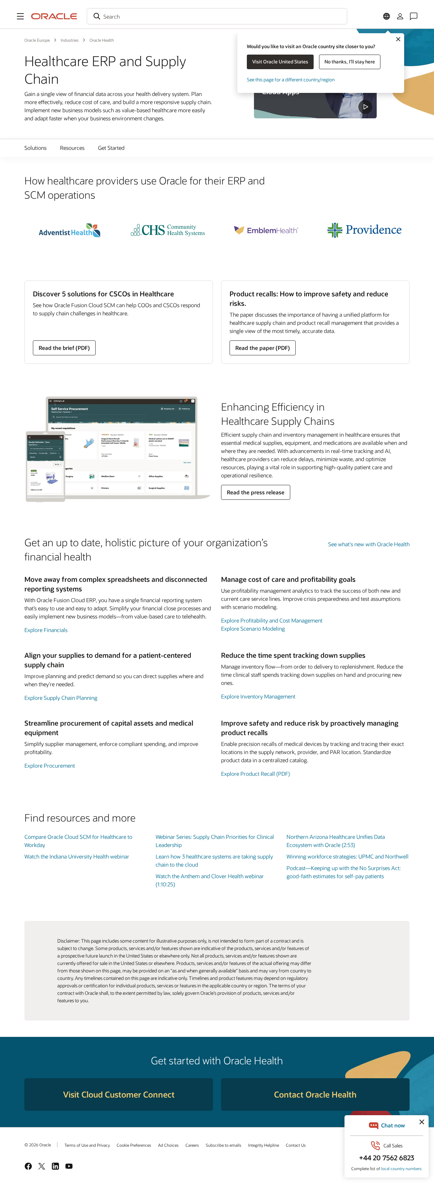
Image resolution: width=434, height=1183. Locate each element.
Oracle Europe (37, 40)
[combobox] (217, 16)
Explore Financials (45, 629)
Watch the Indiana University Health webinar (76, 856)
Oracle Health (102, 40)
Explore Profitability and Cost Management (271, 620)
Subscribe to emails (223, 1145)
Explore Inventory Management (258, 696)
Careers (192, 1145)
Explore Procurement (49, 765)
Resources (72, 147)
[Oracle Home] (54, 16)
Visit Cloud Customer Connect (119, 1094)
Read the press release (255, 492)
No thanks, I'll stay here (349, 61)
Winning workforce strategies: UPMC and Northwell (348, 856)
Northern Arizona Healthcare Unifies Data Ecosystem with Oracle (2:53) (336, 840)
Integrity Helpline (263, 1145)
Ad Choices (168, 1145)
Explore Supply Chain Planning (60, 697)
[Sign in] (400, 16)
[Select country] (386, 16)
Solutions (35, 147)
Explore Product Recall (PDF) (255, 773)
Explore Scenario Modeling (253, 628)
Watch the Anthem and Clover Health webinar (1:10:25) (210, 880)
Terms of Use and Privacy (87, 1145)
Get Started (111, 147)
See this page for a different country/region (291, 79)
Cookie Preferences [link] (134, 1145)
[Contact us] (414, 16)
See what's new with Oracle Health (369, 544)
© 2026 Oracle (37, 1144)
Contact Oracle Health (315, 1094)
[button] (20, 16)
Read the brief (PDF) (64, 347)
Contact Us (296, 1145)
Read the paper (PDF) (262, 347)
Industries (70, 40)
